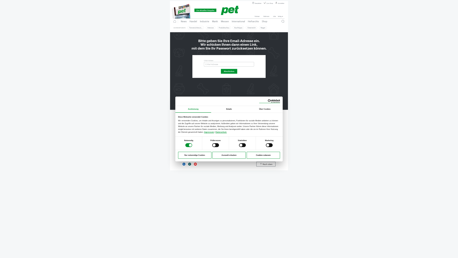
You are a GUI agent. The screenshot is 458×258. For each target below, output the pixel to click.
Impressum (209, 132)
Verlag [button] (280, 16)
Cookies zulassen (263, 155)
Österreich (251, 28)
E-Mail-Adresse (208, 60)
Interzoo (210, 28)
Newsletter (258, 3)
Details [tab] (229, 109)
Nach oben (268, 164)
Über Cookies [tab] (265, 109)
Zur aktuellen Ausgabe (205, 10)
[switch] (215, 145)
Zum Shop (269, 3)
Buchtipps (238, 28)
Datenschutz (221, 132)
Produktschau (224, 28)
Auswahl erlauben (229, 155)
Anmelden (281, 3)
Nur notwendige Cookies (194, 155)
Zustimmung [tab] (193, 109)
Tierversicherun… (195, 28)
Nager (263, 28)
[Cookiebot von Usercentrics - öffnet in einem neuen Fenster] (269, 101)
